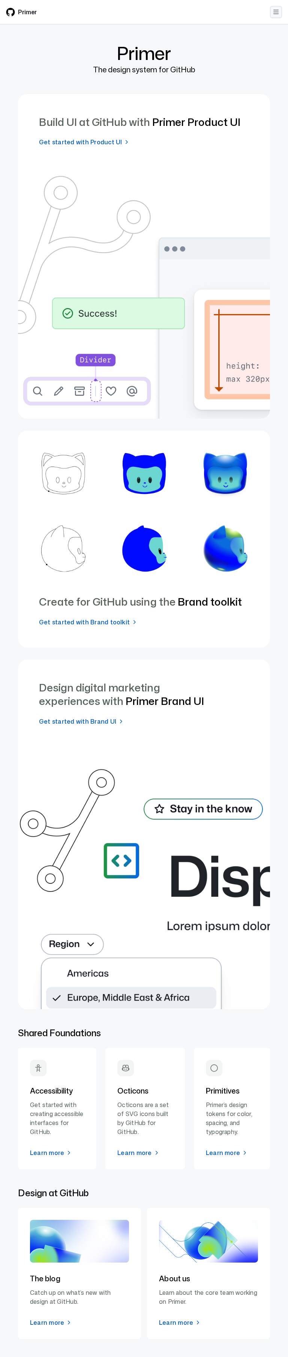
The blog (45, 1278)
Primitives (223, 1090)
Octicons (132, 1090)
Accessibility (51, 1090)
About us (174, 1278)
